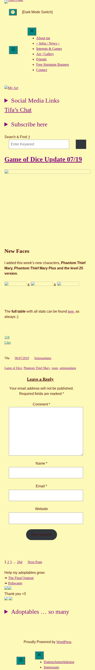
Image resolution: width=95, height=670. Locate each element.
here (71, 311)
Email (41, 486)
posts (55, 368)
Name (41, 463)
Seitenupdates (42, 358)
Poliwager (15, 583)
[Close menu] (31, 31)
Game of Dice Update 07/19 (43, 159)
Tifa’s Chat (18, 109)
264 (19, 562)
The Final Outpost (21, 578)
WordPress (63, 642)
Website (41, 509)
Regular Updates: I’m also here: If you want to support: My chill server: (31, 101)
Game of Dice (13, 368)
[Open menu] (13, 50)
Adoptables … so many (40, 611)
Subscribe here (29, 124)
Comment (41, 404)
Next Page (35, 562)
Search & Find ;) (17, 137)
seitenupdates (68, 368)
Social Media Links (35, 100)
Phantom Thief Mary (37, 368)
